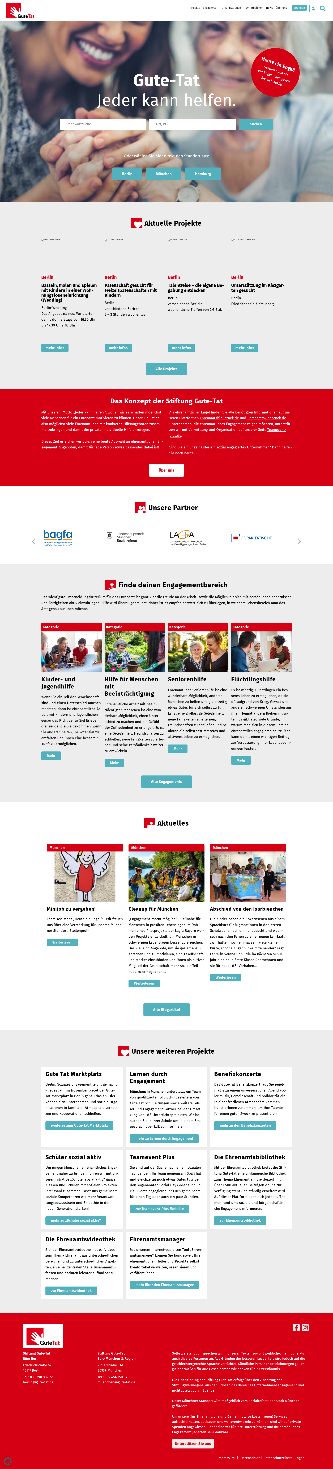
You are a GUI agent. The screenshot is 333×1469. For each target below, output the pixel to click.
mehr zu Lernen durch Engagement (164, 1138)
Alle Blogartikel (166, 1010)
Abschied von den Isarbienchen (247, 909)
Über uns (166, 470)
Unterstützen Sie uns (193, 1444)
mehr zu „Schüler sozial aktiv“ (76, 1220)
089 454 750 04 (116, 1377)
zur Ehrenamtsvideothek (71, 1291)
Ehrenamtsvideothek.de (266, 418)
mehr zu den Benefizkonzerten (245, 1125)
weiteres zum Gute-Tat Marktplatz (79, 1125)
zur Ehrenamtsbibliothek (240, 1220)
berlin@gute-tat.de (38, 1382)
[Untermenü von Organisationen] (242, 8)
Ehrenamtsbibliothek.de (219, 418)
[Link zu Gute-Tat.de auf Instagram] (306, 1331)
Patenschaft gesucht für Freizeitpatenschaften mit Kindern (131, 290)
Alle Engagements (166, 782)
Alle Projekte (166, 369)
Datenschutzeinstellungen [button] (284, 1458)
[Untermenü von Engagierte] (218, 8)
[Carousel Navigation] (166, 544)
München (164, 174)
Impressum (226, 1458)
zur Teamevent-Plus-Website (159, 1209)
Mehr (51, 756)
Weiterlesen (62, 942)
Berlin (127, 174)
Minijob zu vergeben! (71, 909)
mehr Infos (54, 348)
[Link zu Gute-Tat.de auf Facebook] (297, 1331)
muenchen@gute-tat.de (116, 1382)
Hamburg (203, 174)
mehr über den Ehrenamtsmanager (164, 1285)
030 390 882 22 (41, 1377)
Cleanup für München (153, 909)
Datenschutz (250, 1458)
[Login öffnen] (313, 8)
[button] (7, 1461)
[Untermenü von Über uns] (288, 8)
